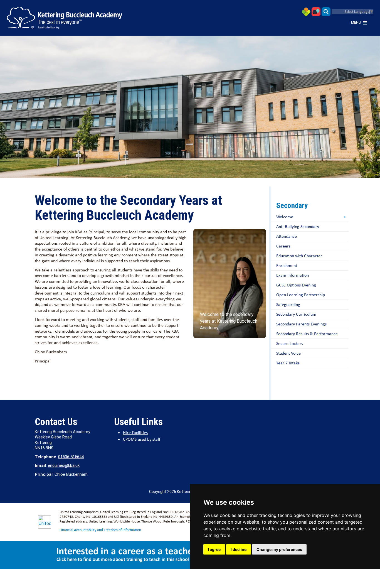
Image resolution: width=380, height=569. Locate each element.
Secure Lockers (289, 343)
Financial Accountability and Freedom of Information (100, 529)
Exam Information (292, 275)
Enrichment (286, 265)
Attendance (286, 236)
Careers (283, 246)
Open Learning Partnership (300, 295)
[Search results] (326, 11)
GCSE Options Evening (296, 285)
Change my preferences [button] (279, 549)
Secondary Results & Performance (307, 334)
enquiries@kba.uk (64, 465)
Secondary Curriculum (296, 314)
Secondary (292, 205)
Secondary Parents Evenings (301, 324)
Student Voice (288, 353)
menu (356, 22)
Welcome (284, 217)
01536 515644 (71, 456)
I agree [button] (214, 549)
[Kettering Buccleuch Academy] (64, 18)
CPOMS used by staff (141, 439)
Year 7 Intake (288, 363)
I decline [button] (238, 549)
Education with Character (299, 256)
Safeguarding (288, 304)
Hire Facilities (135, 432)
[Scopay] (316, 11)
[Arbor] (306, 11)
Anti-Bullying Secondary (297, 226)
